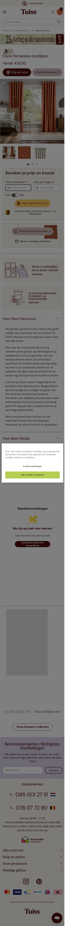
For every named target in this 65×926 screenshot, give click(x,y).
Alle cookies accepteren (31, 475)
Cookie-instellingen (31, 466)
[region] (31, 463)
